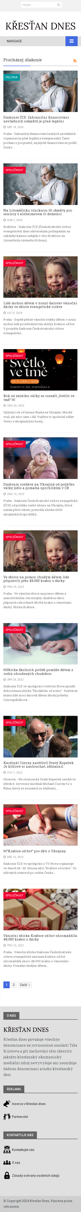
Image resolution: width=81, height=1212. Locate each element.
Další (23, 985)
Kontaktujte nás (23, 1150)
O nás (11, 1015)
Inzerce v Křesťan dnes (28, 1104)
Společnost (14, 170)
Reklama (14, 1089)
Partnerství (19, 1117)
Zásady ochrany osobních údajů (35, 1175)
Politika (12, 77)
